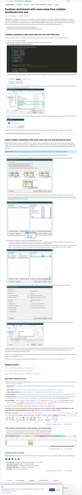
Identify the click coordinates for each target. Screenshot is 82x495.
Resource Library (57, 396)
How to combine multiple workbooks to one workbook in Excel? (19, 368)
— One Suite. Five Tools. (18, 1)
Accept (52, 489)
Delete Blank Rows (38, 386)
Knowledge (21, 480)
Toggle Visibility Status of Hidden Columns (50, 394)
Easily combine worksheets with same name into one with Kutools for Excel (24, 28)
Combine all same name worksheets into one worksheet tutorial (50, 359)
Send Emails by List (35, 398)
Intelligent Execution (36, 382)
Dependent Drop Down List (42, 392)
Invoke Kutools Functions (17, 383)
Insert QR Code (31, 402)
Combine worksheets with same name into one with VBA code (21, 27)
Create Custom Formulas (57, 382)
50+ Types (43, 400)
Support (50, 4)
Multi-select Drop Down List (56, 392)
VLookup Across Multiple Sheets (47, 389)
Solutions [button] (19, 4)
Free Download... (68, 424)
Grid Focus (18, 396)
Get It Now (20, 356)
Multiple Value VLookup (32, 389)
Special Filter (52, 398)
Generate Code (46, 382)
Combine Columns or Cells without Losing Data (55, 386)
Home (10, 480)
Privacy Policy (44, 480)
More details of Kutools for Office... (54, 470)
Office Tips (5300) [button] (41, 4)
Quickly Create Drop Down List (27, 392)
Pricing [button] (32, 4)
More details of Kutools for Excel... (54, 424)
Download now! (63, 151)
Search (57, 4)
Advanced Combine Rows (32, 403)
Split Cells (41, 403)
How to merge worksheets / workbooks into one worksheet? (19, 370)
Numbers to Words (64, 402)
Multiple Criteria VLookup (20, 389)
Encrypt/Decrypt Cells (24, 398)
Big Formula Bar (33, 396)
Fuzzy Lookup (60, 389)
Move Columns (36, 394)
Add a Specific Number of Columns (23, 394)
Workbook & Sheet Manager (45, 396)
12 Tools (18, 400)
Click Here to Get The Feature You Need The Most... (48, 410)
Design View (25, 396)
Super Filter (44, 398)
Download (26, 4)
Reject (58, 489)
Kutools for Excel (9, 354)
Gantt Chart (50, 400)
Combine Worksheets (12, 398)
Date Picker (71, 396)
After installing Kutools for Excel (12, 155)
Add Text (24, 400)
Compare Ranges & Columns (68, 394)
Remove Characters (31, 400)
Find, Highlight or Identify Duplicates (23, 386)
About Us (56, 480)
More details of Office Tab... (56, 448)
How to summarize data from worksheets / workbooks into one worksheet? (22, 373)
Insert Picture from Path (40, 402)
